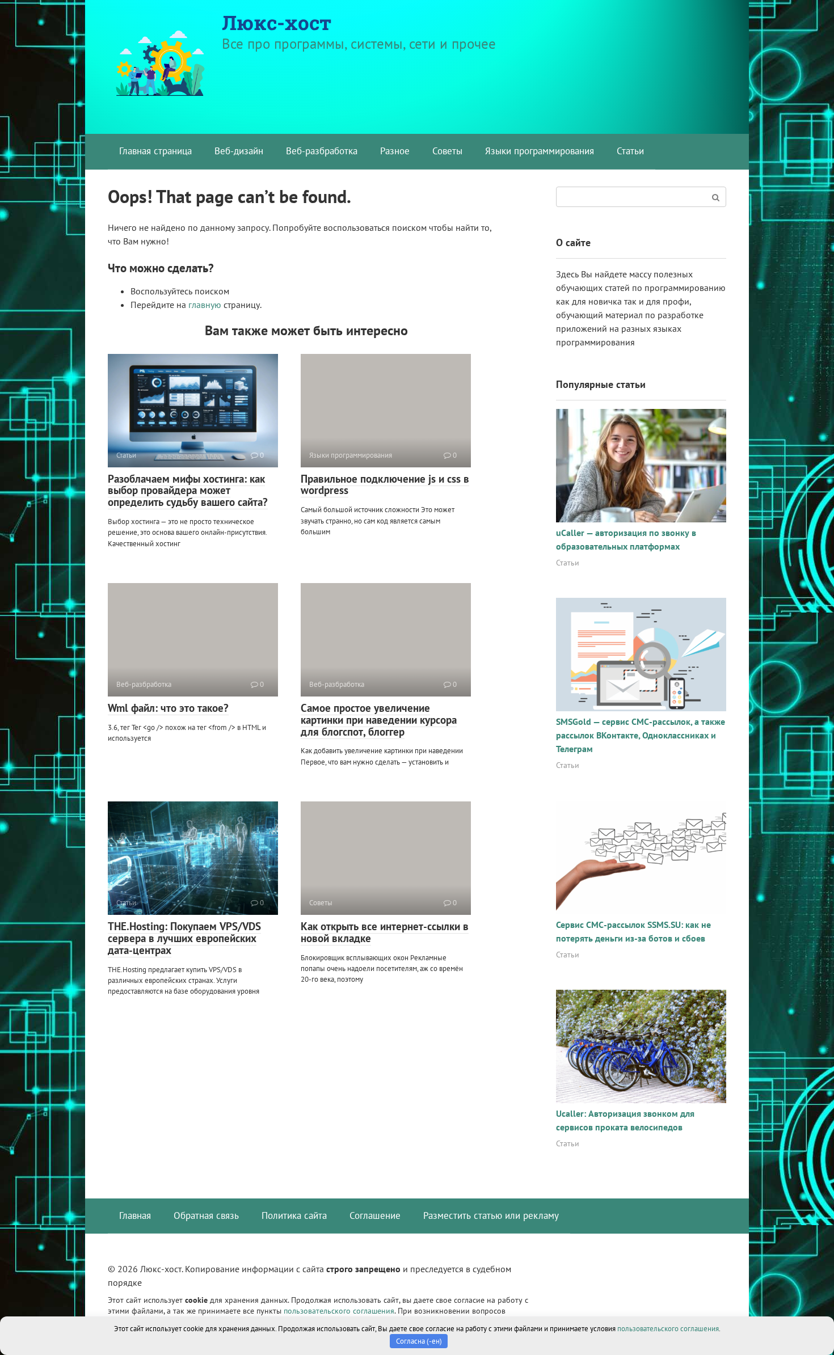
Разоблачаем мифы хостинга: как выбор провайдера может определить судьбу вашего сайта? (188, 490)
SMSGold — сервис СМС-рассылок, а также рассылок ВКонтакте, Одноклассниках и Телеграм (640, 735)
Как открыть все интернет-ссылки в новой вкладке (385, 932)
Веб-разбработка (321, 151)
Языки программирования (539, 151)
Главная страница (155, 151)
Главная (135, 1215)
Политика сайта (294, 1215)
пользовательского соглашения (339, 1310)
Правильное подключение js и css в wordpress (385, 484)
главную (204, 304)
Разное (395, 151)
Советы (447, 151)
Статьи (630, 151)
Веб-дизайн (238, 151)
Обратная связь (206, 1215)
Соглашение (375, 1215)
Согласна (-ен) (419, 1341)
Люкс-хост (276, 22)
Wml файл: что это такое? (168, 708)
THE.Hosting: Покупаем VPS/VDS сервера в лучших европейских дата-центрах (184, 938)
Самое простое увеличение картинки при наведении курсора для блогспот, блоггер (379, 719)
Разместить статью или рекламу (491, 1215)
